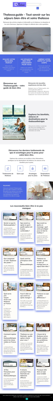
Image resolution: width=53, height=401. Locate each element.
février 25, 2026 (8, 329)
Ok (26, 398)
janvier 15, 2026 (25, 365)
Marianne (6, 216)
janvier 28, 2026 (41, 329)
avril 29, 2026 (7, 218)
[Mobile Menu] (38, 8)
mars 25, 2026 (41, 254)
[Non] (51, 397)
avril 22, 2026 (24, 218)
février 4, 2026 (25, 329)
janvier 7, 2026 (41, 365)
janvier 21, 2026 (8, 365)
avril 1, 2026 (24, 254)
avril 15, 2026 (41, 218)
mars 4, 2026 (40, 289)
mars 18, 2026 (5, 287)
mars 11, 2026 (24, 289)
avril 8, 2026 (7, 254)
